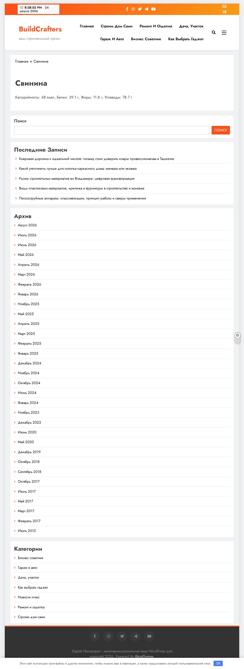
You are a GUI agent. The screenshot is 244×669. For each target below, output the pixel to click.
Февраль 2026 (29, 284)
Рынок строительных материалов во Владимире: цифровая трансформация (76, 178)
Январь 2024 (28, 402)
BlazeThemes (144, 656)
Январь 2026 (28, 294)
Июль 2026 (27, 235)
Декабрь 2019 (29, 452)
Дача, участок (191, 26)
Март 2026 (26, 274)
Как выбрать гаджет (185, 39)
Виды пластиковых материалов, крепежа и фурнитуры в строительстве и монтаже (81, 188)
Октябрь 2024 (29, 383)
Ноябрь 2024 (28, 373)
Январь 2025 (28, 353)
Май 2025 (26, 314)
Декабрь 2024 (29, 363)
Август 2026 (27, 225)
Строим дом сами (116, 26)
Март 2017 (26, 511)
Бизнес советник (146, 39)
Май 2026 (26, 254)
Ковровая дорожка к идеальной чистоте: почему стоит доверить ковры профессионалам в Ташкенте (96, 158)
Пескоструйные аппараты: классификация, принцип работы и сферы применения (82, 198)
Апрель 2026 (28, 264)
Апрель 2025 (28, 323)
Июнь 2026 (27, 245)
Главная (87, 26)
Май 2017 (25, 501)
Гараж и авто (112, 39)
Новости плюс (29, 597)
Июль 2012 (27, 530)
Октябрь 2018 (29, 461)
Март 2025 (26, 333)
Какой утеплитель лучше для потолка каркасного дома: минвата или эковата (78, 168)
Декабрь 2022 (29, 422)
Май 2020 (26, 442)
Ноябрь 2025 (28, 304)
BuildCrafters (40, 29)
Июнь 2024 (27, 392)
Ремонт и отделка (156, 26)
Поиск (20, 121)
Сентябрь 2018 (29, 471)
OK (218, 663)
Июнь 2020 (27, 432)
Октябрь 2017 (29, 481)
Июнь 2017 (27, 491)
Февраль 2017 (29, 521)
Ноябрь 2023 (28, 412)
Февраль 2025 (29, 343)
